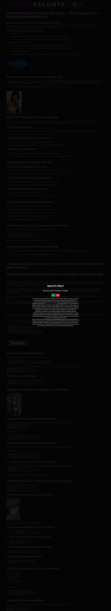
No (58, 295)
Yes (53, 295)
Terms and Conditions (51, 303)
